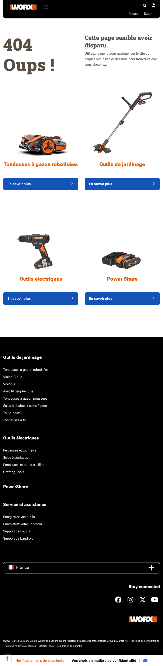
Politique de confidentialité (145, 641)
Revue (133, 14)
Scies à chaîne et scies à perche (26, 406)
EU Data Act (121, 641)
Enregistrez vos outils (19, 517)
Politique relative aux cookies (21, 646)
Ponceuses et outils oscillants (25, 465)
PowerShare (15, 486)
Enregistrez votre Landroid (22, 524)
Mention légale (47, 646)
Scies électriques (15, 458)
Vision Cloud (12, 377)
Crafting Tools (13, 472)
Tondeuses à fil (14, 420)
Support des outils (16, 531)
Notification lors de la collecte (40, 660)
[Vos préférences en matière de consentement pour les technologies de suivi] (7, 659)
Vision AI (9, 384)
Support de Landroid (18, 538)
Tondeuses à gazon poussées (25, 398)
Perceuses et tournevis (19, 450)
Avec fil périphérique (18, 391)
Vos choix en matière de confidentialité (104, 660)
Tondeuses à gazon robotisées (26, 370)
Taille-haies (12, 413)
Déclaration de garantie (69, 646)
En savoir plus (19, 184)
